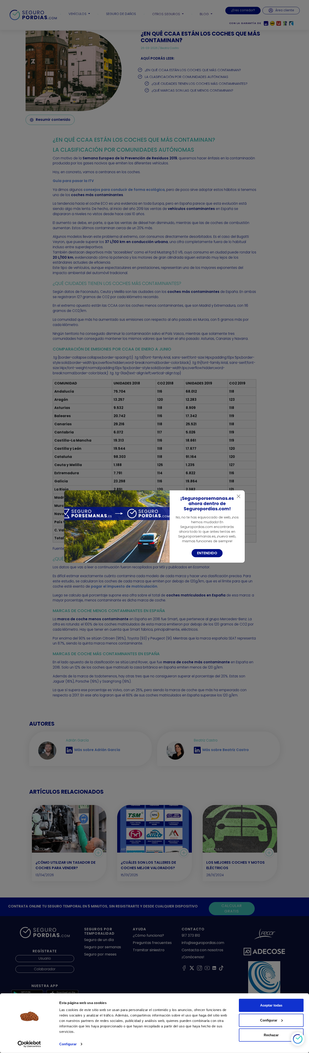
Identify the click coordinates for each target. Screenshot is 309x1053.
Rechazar (271, 1035)
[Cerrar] (238, 496)
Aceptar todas (271, 1005)
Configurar (68, 1044)
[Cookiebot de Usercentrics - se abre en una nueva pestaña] (29, 1044)
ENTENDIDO (207, 553)
